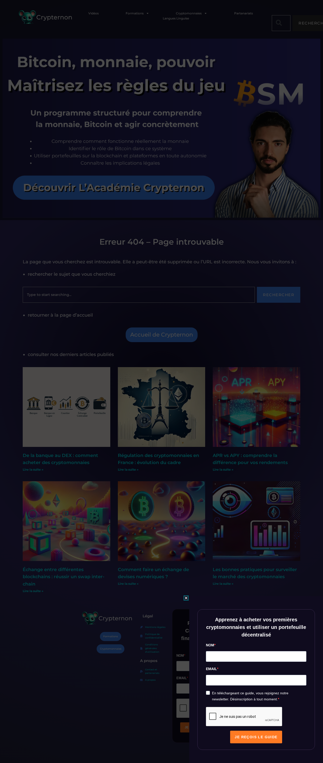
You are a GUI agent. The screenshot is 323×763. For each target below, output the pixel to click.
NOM (210, 645)
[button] (186, 598)
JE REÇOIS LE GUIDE (256, 737)
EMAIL (211, 669)
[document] (161, 381)
